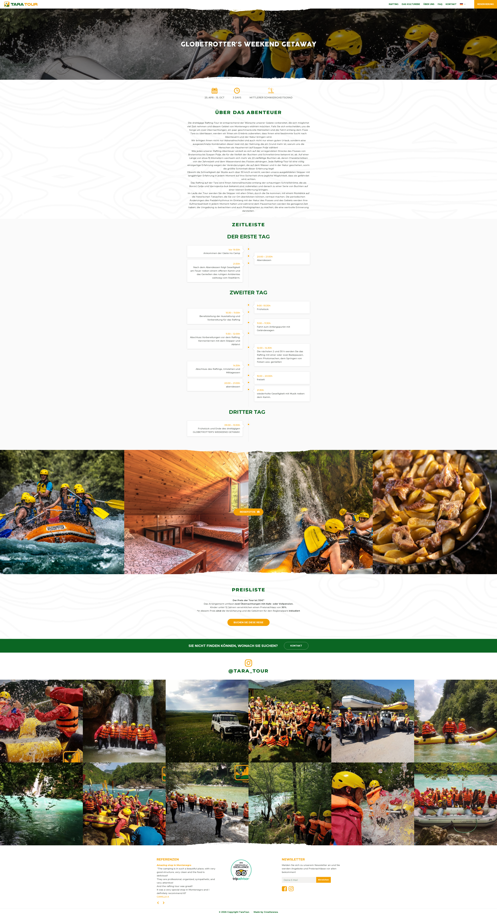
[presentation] (158, 903)
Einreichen (323, 880)
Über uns (428, 4)
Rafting (394, 4)
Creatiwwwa (271, 912)
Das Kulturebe (411, 4)
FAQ (440, 4)
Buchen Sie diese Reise (248, 622)
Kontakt (451, 4)
